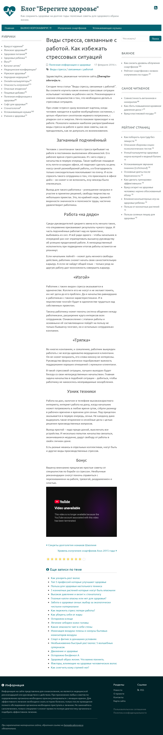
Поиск (155, 38)
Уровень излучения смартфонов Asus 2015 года (86, 550)
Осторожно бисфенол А (65, 655)
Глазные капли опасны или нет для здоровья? (78, 598)
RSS (142, 689)
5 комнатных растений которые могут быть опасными (83, 590)
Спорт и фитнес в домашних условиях (73, 638)
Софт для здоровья (15, 104)
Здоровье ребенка (15, 57)
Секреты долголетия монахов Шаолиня (72, 545)
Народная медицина (16, 77)
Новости (117, 689)
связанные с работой (80, 69)
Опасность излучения (17, 84)
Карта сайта (119, 700)
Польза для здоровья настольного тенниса (76, 586)
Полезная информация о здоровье (70, 64)
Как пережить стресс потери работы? (73, 610)
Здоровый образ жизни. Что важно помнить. (77, 659)
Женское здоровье (15, 49)
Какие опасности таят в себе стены (71, 626)
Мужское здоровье (15, 73)
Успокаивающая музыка (19, 111)
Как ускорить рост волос (65, 577)
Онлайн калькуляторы (17, 80)
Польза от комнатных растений (141, 206)
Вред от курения (13, 46)
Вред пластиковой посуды (139, 113)
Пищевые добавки (15, 92)
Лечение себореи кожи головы (70, 622)
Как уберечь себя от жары (66, 614)
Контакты (118, 697)
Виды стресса (58, 69)
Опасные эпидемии (15, 88)
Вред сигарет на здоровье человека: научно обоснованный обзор (142, 191)
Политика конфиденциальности (130, 712)
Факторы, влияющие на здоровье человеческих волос (84, 663)
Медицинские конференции (20, 69)
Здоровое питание (15, 53)
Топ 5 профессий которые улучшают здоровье (78, 581)
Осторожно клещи (62, 618)
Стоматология (12, 107)
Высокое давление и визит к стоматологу (76, 594)
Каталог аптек (12, 65)
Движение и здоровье (64, 651)
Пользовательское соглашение (129, 709)
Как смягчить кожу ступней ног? (70, 667)
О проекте (118, 693)
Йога (7, 61)
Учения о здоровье (15, 115)
